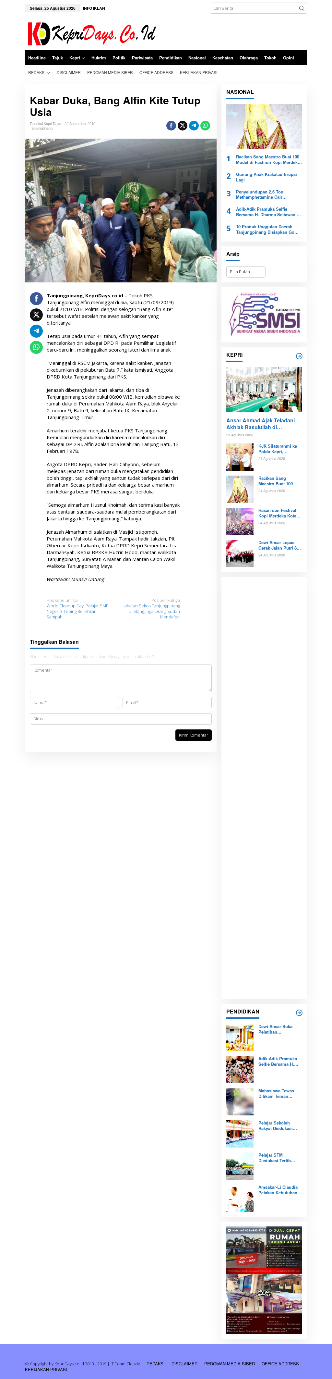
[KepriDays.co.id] (90, 33)
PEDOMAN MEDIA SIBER (229, 1363)
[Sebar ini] (171, 125)
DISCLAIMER (184, 1363)
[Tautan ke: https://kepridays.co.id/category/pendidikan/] (299, 1013)
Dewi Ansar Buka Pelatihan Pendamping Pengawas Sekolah (277, 1029)
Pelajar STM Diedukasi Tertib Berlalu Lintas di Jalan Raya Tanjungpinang (274, 1157)
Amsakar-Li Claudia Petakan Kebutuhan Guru (278, 1190)
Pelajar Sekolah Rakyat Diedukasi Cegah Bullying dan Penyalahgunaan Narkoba (278, 1125)
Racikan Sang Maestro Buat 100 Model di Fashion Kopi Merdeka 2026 (268, 159)
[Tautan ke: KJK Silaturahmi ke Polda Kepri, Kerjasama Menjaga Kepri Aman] (240, 457)
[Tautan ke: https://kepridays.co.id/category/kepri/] (299, 356)
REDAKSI (156, 1363)
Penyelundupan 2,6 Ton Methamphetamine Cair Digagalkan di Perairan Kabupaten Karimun (259, 194)
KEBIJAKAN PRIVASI (46, 1369)
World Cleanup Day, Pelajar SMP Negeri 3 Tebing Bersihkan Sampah (78, 609)
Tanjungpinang (41, 127)
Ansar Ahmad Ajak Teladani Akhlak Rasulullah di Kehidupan (260, 424)
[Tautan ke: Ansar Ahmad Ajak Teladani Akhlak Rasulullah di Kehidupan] (264, 389)
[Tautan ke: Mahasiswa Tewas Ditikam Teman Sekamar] (240, 1101)
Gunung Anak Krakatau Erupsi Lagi (266, 177)
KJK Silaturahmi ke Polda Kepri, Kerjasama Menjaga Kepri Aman (278, 448)
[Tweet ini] (182, 125)
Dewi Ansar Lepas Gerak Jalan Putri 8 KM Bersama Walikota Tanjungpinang (280, 545)
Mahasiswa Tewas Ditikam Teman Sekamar (276, 1093)
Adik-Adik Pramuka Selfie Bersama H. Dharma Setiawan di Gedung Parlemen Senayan (268, 211)
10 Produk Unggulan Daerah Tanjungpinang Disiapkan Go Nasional (265, 229)
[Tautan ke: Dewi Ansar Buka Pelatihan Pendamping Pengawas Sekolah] (240, 1037)
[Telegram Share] (194, 125)
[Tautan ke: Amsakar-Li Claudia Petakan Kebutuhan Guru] (240, 1198)
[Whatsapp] (205, 125)
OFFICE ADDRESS (280, 1363)
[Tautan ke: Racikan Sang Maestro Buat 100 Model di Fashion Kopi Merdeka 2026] (264, 126)
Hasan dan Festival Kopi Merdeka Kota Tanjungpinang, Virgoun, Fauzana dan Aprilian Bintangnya (277, 513)
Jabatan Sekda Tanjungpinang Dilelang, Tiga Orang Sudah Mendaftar (152, 609)
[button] (301, 8)
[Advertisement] (264, 788)
